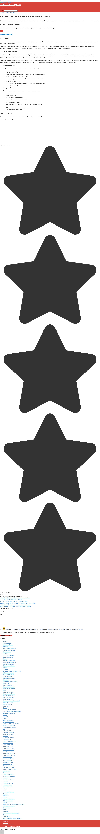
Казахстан (5, 680)
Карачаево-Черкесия (8, 687)
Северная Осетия (7, 772)
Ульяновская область (9, 799)
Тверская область (8, 783)
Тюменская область (8, 792)
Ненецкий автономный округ (11, 723)
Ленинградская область (9, 709)
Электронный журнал (10, 4)
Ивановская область (8, 674)
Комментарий (4, 625)
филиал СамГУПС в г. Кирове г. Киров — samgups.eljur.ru (15, 606)
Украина (5, 797)
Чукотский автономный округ (11, 813)
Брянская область (8, 657)
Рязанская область (8, 760)
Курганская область (8, 702)
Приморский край (8, 743)
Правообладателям (8, 824)
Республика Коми (8, 751)
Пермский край (7, 739)
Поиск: (2, 10)
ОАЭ (4, 729)
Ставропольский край (9, 776)
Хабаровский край (8, 801)
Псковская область (8, 744)
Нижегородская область (9, 725)
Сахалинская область (8, 767)
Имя (1, 611)
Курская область (7, 704)
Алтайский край (7, 643)
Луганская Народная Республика (12, 711)
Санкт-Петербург (7, 764)
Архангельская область (9, 648)
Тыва (4, 790)
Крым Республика (8, 699)
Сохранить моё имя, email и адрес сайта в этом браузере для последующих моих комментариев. (28, 632)
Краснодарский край (8, 695)
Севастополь (6, 771)
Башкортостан (7, 652)
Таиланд (5, 778)
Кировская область (10, 12)
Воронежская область (9, 666)
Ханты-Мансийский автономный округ (13, 804)
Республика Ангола (8, 748)
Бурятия (5, 659)
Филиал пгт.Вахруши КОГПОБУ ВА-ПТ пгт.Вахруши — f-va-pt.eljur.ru (18, 603)
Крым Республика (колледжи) (11, 701)
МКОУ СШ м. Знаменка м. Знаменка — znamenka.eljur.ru (15, 598)
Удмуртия (5, 794)
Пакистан (5, 736)
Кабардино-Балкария (9, 678)
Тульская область (7, 786)
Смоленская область (8, 774)
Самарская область (8, 762)
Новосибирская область (9, 727)
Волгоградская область (9, 662)
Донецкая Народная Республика (12, 671)
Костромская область (9, 694)
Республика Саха (7, 757)
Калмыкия (6, 683)
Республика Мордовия (9, 755)
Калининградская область (10, 681)
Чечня (4, 809)
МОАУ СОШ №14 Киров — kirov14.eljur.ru (11, 599)
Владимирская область (9, 660)
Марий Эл (5, 716)
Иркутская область (8, 676)
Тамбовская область (8, 779)
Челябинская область (9, 806)
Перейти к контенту (5, 1)
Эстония (5, 815)
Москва (5, 718)
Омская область (7, 730)
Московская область (8, 720)
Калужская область (8, 685)
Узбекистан (6, 795)
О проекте (5, 821)
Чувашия (5, 811)
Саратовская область (8, 765)
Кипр (4, 690)
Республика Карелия (8, 750)
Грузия (5, 667)
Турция (5, 788)
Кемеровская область (9, 688)
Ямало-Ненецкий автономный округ (13, 818)
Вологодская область (8, 664)
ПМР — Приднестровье (9, 741)
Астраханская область (9, 650)
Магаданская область (9, 713)
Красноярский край (8, 697)
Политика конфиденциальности (11, 826)
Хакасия (5, 802)
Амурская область (8, 645)
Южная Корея (6, 816)
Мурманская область (8, 722)
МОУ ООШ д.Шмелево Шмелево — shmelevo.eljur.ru (14, 601)
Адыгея (5, 641)
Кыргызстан (6, 706)
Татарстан (5, 781)
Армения (5, 646)
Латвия (5, 708)
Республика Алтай (8, 746)
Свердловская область (9, 769)
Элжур (2, 12)
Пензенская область (8, 737)
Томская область (7, 785)
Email (2, 614)
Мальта (5, 715)
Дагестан (5, 669)
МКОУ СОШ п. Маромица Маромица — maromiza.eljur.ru (15, 605)
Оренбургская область (9, 732)
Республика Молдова (9, 753)
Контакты (5, 823)
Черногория (6, 808)
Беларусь (5, 653)
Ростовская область (8, 758)
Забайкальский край (8, 673)
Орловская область (8, 734)
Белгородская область (9, 655)
